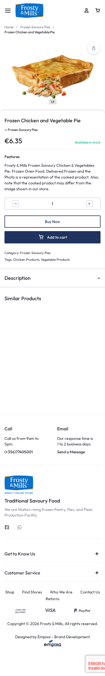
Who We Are (61, 592)
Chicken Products (26, 259)
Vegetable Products (55, 259)
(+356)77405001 (26, 440)
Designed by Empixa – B (36, 636)
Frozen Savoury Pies (35, 27)
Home (8, 27)
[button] (26, 386)
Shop (9, 592)
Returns (52, 599)
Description (17, 278)
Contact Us (90, 592)
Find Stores (32, 592)
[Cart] (98, 10)
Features (12, 156)
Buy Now (52, 221)
